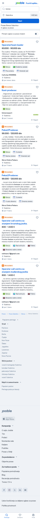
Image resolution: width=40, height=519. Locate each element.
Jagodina (5, 347)
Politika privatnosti (9, 506)
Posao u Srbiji (7, 452)
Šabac (4, 343)
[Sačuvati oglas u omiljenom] (37, 41)
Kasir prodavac (9, 90)
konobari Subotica (8, 368)
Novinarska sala (8, 441)
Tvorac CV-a (7, 482)
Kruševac (5, 331)
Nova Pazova (6, 356)
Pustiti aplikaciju (33, 3)
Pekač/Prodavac (10, 130)
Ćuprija (4, 337)
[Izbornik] (3, 3)
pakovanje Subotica (9, 371)
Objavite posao (7, 461)
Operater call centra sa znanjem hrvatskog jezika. (14, 222)
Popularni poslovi (7, 386)
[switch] (36, 34)
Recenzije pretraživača (10, 478)
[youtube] (25, 490)
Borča (4, 334)
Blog (3, 475)
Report (35, 80)
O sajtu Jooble (7, 430)
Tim (3, 434)
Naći (20, 21)
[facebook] (4, 490)
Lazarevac (5, 350)
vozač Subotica (7, 377)
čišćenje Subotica (8, 374)
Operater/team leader (12, 45)
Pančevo (5, 328)
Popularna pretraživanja (11, 471)
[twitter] (14, 490)
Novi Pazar (5, 340)
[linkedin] (20, 490)
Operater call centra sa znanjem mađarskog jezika (15, 270)
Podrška (5, 448)
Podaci (4, 437)
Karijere (5, 444)
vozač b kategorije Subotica (11, 365)
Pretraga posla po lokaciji (10, 389)
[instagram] (9, 490)
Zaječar (4, 353)
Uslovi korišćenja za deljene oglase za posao (19, 501)
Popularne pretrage (9, 320)
